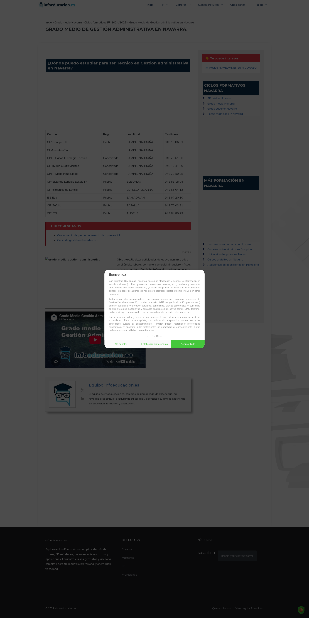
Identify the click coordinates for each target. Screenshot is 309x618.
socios (132, 281)
